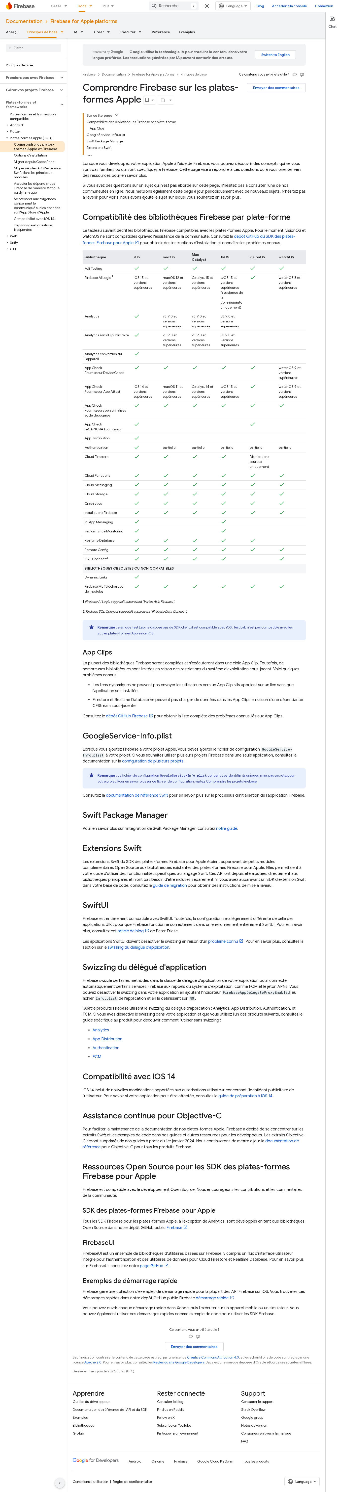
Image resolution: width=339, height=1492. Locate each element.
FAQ (244, 1441)
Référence (161, 32)
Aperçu (12, 32)
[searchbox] (33, 48)
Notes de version (254, 1425)
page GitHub (151, 1265)
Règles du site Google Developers (178, 1362)
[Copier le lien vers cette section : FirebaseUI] (120, 1243)
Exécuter (128, 32)
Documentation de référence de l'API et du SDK (110, 1409)
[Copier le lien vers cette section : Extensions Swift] (147, 849)
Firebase (89, 74)
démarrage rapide (212, 1298)
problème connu (223, 941)
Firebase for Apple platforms (83, 21)
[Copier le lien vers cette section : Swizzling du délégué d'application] (211, 968)
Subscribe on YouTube (174, 1425)
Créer (56, 6)
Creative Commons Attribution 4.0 (213, 1357)
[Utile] (294, 74)
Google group (252, 1417)
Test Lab (138, 627)
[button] (29, 77)
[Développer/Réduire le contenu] (117, 115)
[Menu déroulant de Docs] (92, 6)
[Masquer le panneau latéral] (60, 1483)
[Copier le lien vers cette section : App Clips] (117, 653)
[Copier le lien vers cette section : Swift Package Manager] (173, 816)
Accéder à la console (289, 6)
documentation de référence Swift (137, 795)
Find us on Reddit (170, 1409)
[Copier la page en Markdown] (162, 100)
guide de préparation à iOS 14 (245, 1096)
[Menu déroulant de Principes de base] (63, 32)
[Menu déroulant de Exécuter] (141, 32)
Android (135, 1461)
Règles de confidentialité (132, 1482)
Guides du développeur (91, 1401)
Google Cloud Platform (215, 1461)
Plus (106, 6)
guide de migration (170, 885)
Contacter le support (257, 1401)
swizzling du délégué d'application (138, 947)
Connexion (324, 6)
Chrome (157, 1461)
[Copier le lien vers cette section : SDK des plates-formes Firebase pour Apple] (220, 1211)
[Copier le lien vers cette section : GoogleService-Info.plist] (177, 736)
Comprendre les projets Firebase (231, 781)
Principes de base (42, 32)
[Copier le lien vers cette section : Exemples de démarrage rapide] (182, 1281)
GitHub (78, 1433)
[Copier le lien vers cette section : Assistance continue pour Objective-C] (227, 1116)
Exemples (187, 32)
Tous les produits (256, 1461)
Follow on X (166, 1417)
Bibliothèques (83, 1425)
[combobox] (174, 5)
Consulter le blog (170, 1401)
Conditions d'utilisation (90, 1482)
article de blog (131, 931)
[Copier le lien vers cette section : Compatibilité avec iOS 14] (180, 1077)
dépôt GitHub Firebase (127, 716)
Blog (260, 6)
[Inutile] (302, 74)
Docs (82, 6)
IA (75, 32)
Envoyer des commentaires (276, 87)
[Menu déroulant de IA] (83, 32)
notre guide (226, 828)
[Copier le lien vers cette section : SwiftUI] (114, 906)
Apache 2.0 (93, 1362)
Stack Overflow (253, 1409)
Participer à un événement (177, 1433)
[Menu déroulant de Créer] (67, 6)
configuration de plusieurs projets (152, 761)
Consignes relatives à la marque (266, 1433)
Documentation (24, 21)
